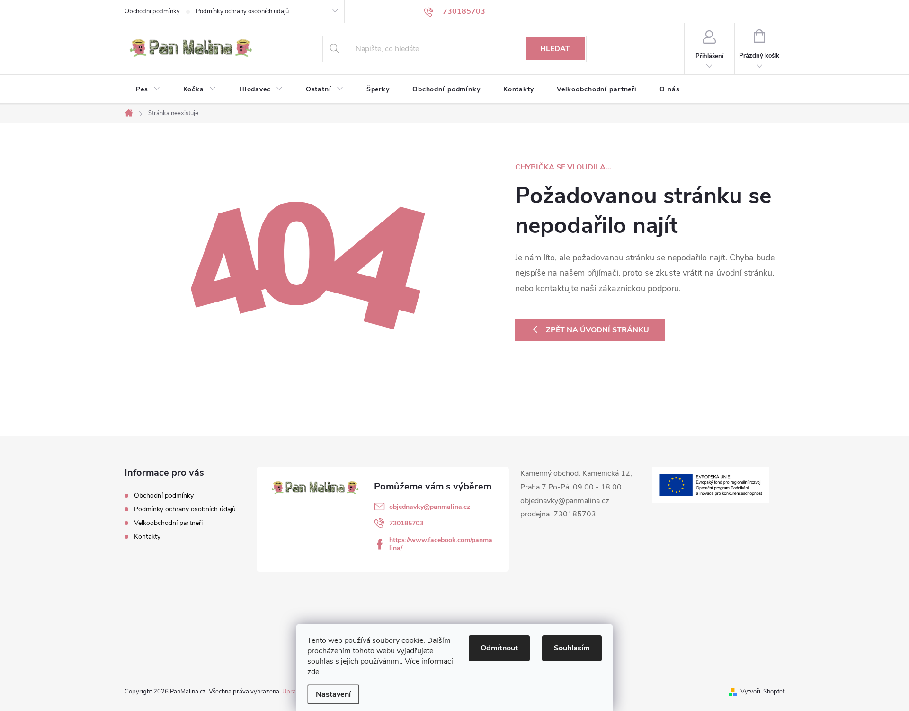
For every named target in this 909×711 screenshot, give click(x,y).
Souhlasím (572, 648)
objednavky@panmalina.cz (429, 506)
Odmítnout (499, 648)
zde (313, 672)
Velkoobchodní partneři (168, 522)
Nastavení (333, 694)
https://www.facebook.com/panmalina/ (440, 543)
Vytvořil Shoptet (762, 691)
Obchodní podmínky (152, 11)
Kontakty (147, 536)
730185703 (406, 523)
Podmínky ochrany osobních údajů (242, 11)
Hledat (555, 49)
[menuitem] (148, 89)
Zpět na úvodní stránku (597, 330)
